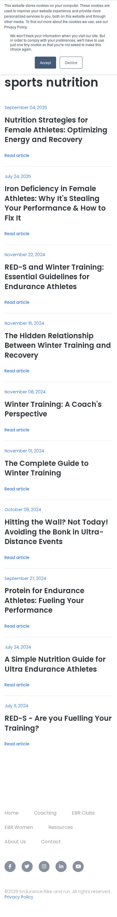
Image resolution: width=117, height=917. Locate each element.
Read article (16, 155)
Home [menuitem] (11, 812)
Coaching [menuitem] (45, 812)
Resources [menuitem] (60, 827)
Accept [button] (45, 62)
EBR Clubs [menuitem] (83, 812)
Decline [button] (71, 62)
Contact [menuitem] (51, 841)
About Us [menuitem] (15, 841)
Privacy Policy (18, 897)
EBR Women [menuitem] (18, 827)
